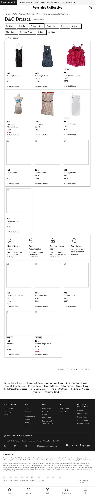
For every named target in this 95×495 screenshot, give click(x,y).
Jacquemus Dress (54, 383)
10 (82, 369)
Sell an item (46, 417)
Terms (38, 441)
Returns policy (28, 423)
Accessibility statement (12, 441)
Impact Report (82, 417)
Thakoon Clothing (59, 388)
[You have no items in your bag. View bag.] (90, 7)
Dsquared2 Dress (35, 383)
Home (7, 13)
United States (24, 481)
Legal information (28, 441)
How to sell (46, 408)
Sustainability (82, 413)
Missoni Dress (34, 386)
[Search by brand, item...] (4, 7)
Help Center (64, 408)
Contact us (64, 412)
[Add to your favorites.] (30, 73)
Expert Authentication (35, 247)
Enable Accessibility (8, 2)
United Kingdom (13, 481)
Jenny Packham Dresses (77, 383)
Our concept (8, 408)
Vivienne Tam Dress (54, 391)
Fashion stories (83, 423)
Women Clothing (26, 13)
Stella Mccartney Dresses (15, 388)
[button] (90, 7)
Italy (43, 481)
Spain (38, 481)
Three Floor (37, 391)
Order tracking (28, 409)
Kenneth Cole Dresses (15, 386)
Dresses (39, 13)
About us (80, 410)
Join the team (82, 420)
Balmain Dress (51, 386)
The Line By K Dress (79, 388)
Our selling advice (46, 413)
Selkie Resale (67, 386)
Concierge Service (8, 413)
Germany (32, 481)
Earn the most (77, 246)
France (5, 481)
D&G (14, 13)
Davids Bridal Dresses (14, 383)
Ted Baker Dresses (38, 388)
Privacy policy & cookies (51, 441)
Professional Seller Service (47, 422)
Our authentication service (30, 416)
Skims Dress (82, 386)
